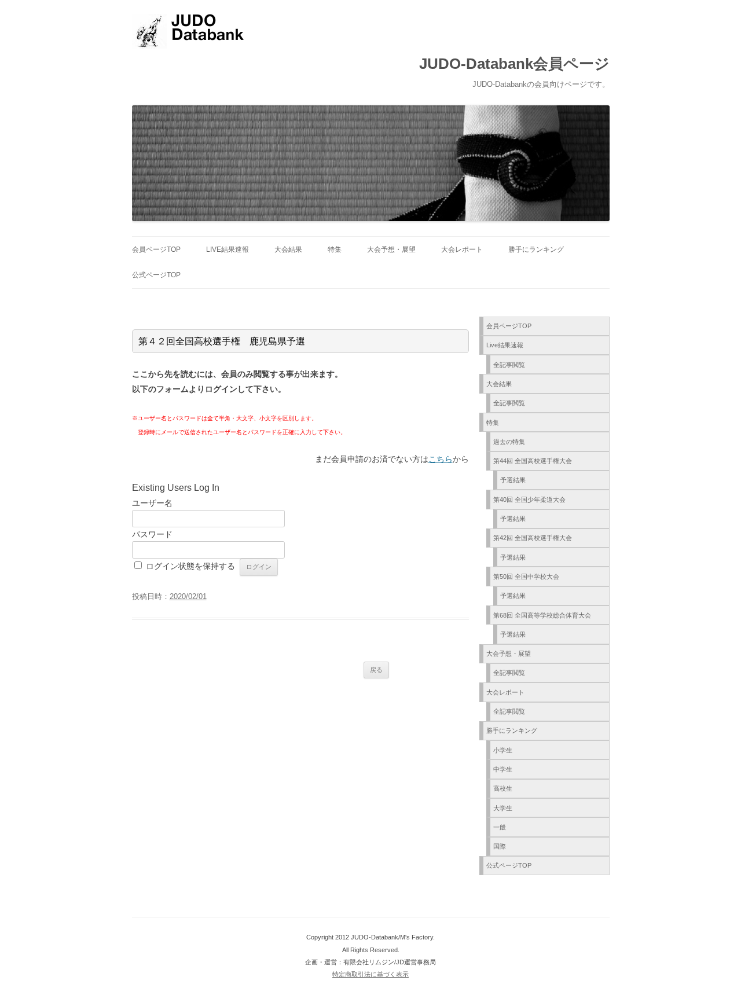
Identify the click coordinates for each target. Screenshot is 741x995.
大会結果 (288, 249)
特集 (335, 249)
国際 (499, 846)
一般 (499, 827)
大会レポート (462, 249)
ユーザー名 (152, 503)
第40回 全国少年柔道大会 (529, 499)
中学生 (502, 769)
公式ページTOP (156, 275)
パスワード (152, 534)
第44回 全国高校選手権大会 (532, 460)
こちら (440, 459)
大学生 (502, 808)
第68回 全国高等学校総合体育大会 (542, 615)
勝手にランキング (536, 249)
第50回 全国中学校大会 (526, 576)
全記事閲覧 (509, 364)
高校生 (502, 788)
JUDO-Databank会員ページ (514, 63)
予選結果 (513, 479)
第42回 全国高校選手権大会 (532, 537)
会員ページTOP (156, 249)
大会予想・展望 (391, 249)
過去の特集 (509, 441)
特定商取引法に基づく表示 (370, 974)
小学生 (502, 750)
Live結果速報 (227, 249)
